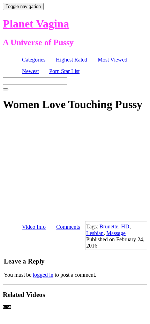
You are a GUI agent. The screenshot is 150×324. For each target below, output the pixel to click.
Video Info (34, 227)
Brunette (108, 226)
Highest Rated (71, 60)
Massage (116, 233)
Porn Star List (64, 71)
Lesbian (95, 233)
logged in (43, 275)
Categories (33, 60)
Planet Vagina (36, 23)
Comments (68, 227)
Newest (30, 71)
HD (125, 226)
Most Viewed (112, 60)
